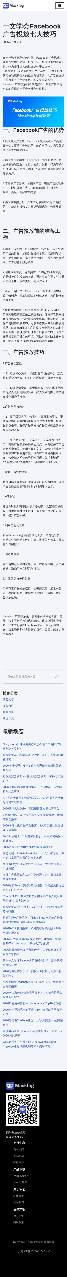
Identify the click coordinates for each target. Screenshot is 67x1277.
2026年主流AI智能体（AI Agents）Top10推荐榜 (32, 1003)
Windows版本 (21, 1175)
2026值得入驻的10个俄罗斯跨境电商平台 (28, 846)
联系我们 (18, 1202)
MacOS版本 (20, 1182)
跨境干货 (8, 718)
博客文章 (8, 699)
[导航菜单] (59, 5)
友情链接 (18, 1195)
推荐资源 (18, 1162)
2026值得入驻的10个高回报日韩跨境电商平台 (31, 808)
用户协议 (18, 1215)
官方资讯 (8, 712)
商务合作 (8, 705)
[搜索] (57, 677)
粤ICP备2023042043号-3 (35, 1251)
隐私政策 (18, 1222)
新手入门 (18, 1149)
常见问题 (18, 1155)
